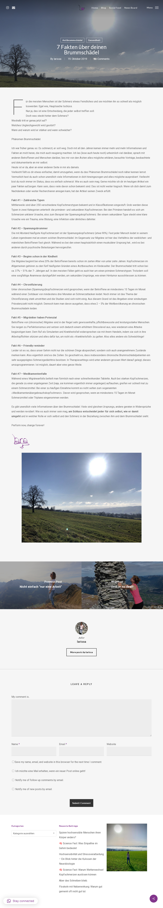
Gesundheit (94, 40)
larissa (57, 58)
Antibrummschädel (72, 40)
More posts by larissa (81, 652)
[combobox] (33, 833)
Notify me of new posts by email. (33, 789)
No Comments (102, 58)
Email (63, 744)
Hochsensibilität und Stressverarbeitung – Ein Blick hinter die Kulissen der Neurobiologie (81, 859)
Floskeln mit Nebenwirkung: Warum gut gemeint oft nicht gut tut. (80, 889)
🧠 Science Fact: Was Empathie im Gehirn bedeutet (78, 846)
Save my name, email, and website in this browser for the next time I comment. (58, 762)
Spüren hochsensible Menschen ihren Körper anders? (80, 835)
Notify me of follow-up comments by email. (39, 780)
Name (15, 744)
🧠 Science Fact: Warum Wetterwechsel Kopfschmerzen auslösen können (81, 872)
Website (111, 744)
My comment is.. (20, 696)
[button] (20, 901)
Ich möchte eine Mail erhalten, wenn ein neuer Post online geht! (50, 771)
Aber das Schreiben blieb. (73, 880)
